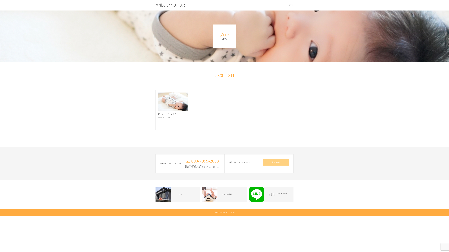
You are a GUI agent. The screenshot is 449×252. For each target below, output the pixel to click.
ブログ (168, 117)
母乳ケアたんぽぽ (170, 5)
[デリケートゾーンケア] (173, 102)
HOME (291, 5)
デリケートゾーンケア (167, 114)
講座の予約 (276, 162)
